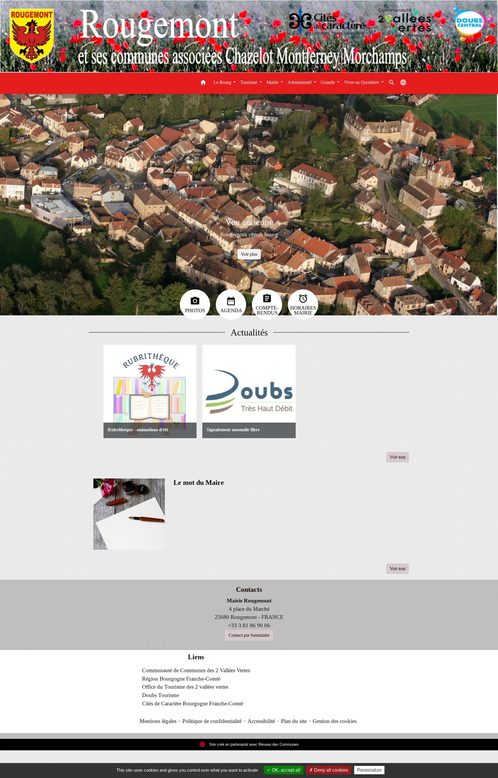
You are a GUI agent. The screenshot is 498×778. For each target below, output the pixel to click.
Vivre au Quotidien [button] (362, 82)
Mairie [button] (273, 82)
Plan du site (294, 721)
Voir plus (254, 254)
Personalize (369, 770)
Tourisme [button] (249, 82)
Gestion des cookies (334, 721)
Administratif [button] (300, 82)
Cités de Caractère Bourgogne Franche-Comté (192, 703)
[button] (203, 83)
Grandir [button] (328, 82)
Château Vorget (255, 222)
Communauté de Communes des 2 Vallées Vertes (196, 670)
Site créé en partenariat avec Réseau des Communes (253, 744)
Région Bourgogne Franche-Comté (181, 679)
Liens (196, 657)
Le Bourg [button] (223, 82)
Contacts (249, 589)
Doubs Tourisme (160, 695)
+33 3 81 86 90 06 (249, 625)
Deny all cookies (330, 770)
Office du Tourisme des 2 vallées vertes (185, 687)
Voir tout (397, 457)
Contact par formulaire (249, 635)
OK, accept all (285, 770)
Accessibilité (261, 721)
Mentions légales (157, 721)
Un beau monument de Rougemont (254, 234)
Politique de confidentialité (212, 721)
